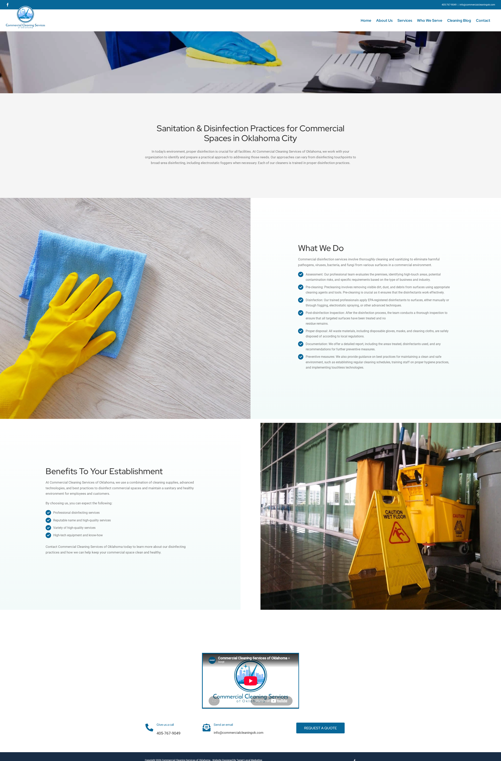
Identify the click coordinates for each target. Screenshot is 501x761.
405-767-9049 (168, 733)
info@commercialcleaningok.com (477, 4)
